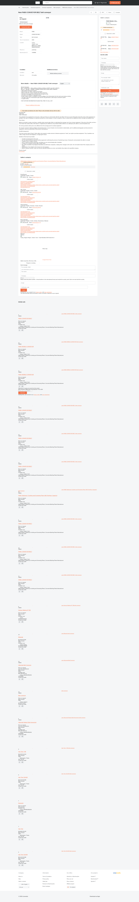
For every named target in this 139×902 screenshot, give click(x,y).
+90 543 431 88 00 (36, 207)
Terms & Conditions (47, 876)
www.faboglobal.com (25, 187)
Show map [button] (44, 248)
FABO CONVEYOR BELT (25, 318)
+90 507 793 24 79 (36, 177)
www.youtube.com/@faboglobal (27, 186)
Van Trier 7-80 (22, 751)
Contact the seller (26, 27)
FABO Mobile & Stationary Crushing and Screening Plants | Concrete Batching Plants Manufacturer (43, 161)
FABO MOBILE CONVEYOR (26, 346)
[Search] (44, 3)
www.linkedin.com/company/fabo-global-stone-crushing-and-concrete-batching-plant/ (39, 184)
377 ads (26, 163)
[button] (91, 12)
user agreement (48, 292)
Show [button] (30, 177)
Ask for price (24, 22)
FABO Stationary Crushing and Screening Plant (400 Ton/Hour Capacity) (37, 495)
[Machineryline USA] (26, 2)
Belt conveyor (22, 695)
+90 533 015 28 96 (36, 192)
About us (20, 876)
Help (19, 878)
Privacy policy (46, 878)
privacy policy (39, 292)
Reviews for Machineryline (49, 883)
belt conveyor (35, 37)
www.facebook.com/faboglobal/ (27, 181)
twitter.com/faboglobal (25, 183)
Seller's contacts (22, 881)
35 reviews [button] (33, 166)
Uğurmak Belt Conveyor (24, 665)
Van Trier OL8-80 (23, 777)
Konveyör (20, 803)
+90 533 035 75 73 (36, 222)
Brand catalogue (46, 886)
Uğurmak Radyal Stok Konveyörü (27, 722)
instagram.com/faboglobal (26, 182)
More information (104, 52)
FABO (33, 31)
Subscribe (22, 392)
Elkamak (20, 637)
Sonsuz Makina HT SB (24, 610)
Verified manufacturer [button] (27, 162)
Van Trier (20, 829)
